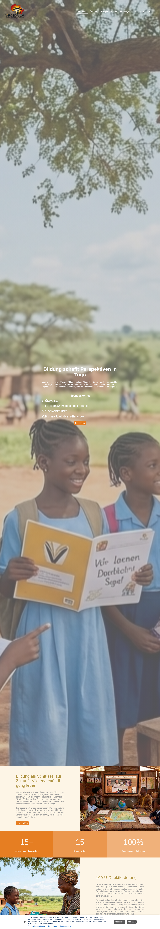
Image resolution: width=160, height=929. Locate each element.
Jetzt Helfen (80, 423)
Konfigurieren (65, 926)
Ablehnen (132, 922)
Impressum (52, 926)
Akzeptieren (119, 922)
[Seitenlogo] (15, 11)
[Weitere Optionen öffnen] (154, 11)
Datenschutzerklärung (36, 926)
